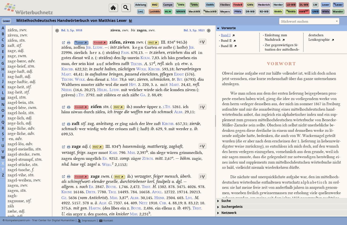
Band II (226, 41)
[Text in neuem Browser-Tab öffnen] (233, 35)
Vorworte (228, 28)
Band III (226, 46)
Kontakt (108, 220)
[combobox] (309, 21)
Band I (225, 35)
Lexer (79, 42)
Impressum (88, 220)
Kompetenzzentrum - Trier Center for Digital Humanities (40, 220)
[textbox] (309, 21)
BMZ (151, 42)
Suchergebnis (231, 207)
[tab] (281, 28)
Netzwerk (229, 213)
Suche (226, 201)
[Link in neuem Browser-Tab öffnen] (86, 42)
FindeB (98, 42)
